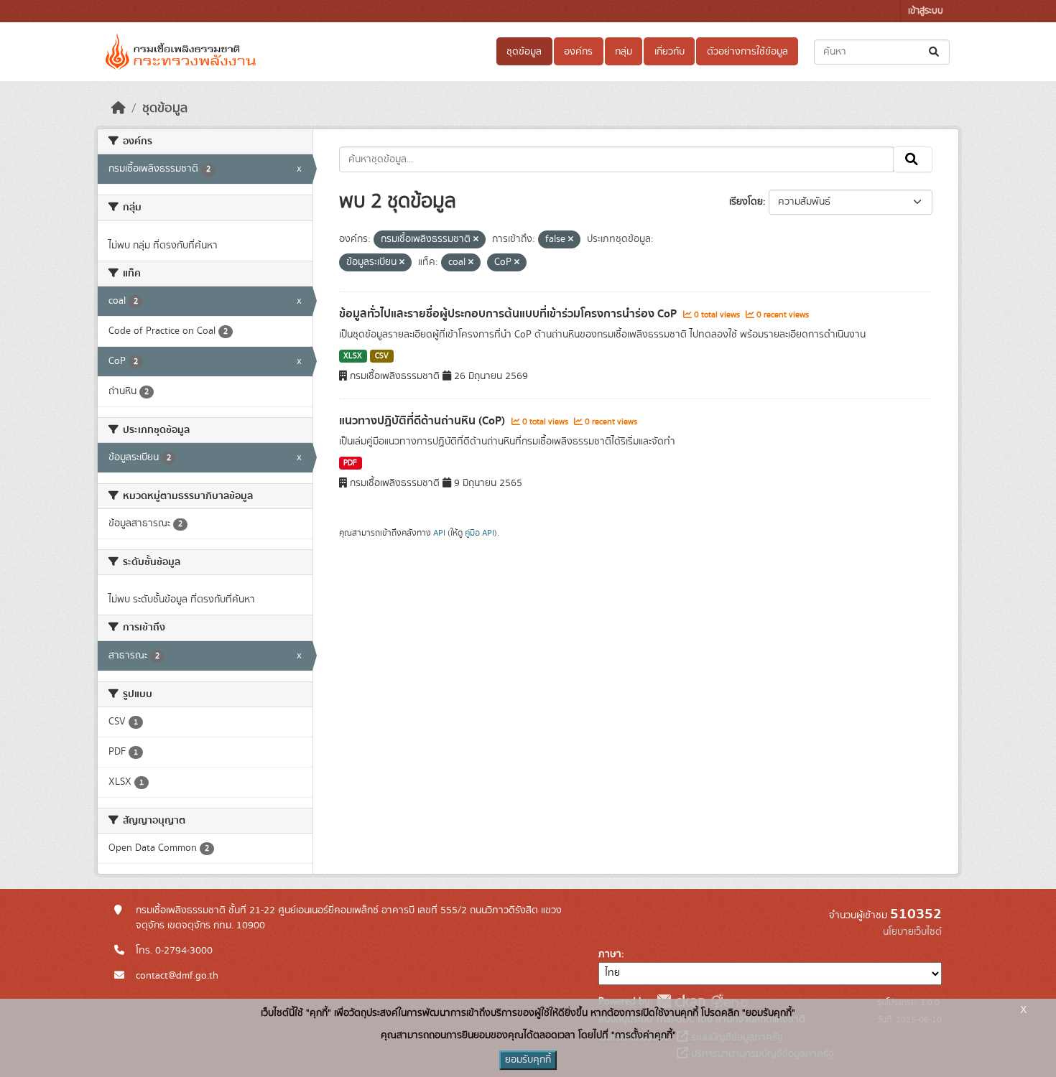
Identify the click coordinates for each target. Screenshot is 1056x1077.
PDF (350, 463)
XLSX (352, 356)
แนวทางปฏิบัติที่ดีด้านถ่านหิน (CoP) (423, 420)
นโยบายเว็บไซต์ (912, 932)
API (439, 532)
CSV (382, 356)
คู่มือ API (479, 532)
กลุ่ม (623, 52)
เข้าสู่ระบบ (925, 11)
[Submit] (935, 52)
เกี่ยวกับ (669, 52)
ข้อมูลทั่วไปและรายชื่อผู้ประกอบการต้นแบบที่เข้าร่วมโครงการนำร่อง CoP (509, 313)
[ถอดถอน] (475, 240)
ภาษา (609, 954)
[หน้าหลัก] (118, 108)
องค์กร (578, 52)
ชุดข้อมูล (524, 52)
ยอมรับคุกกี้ (528, 1060)
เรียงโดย (746, 202)
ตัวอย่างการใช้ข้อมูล (747, 52)
